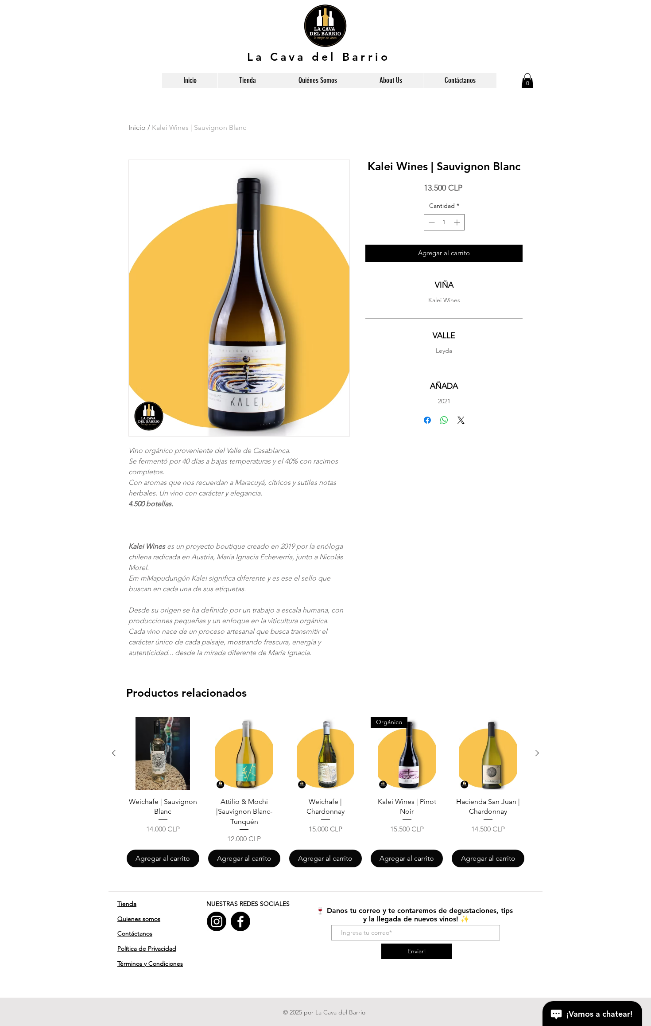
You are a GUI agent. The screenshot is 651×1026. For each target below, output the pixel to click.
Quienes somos (138, 919)
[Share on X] (461, 420)
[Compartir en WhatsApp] (444, 420)
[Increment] (457, 222)
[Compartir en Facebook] (427, 420)
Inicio (137, 127)
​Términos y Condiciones (150, 963)
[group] (325, 792)
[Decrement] (430, 222)
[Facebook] (240, 921)
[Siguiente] (537, 753)
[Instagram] (216, 921)
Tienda (126, 904)
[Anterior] (113, 753)
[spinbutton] (444, 222)
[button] (527, 80)
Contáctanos (134, 933)
